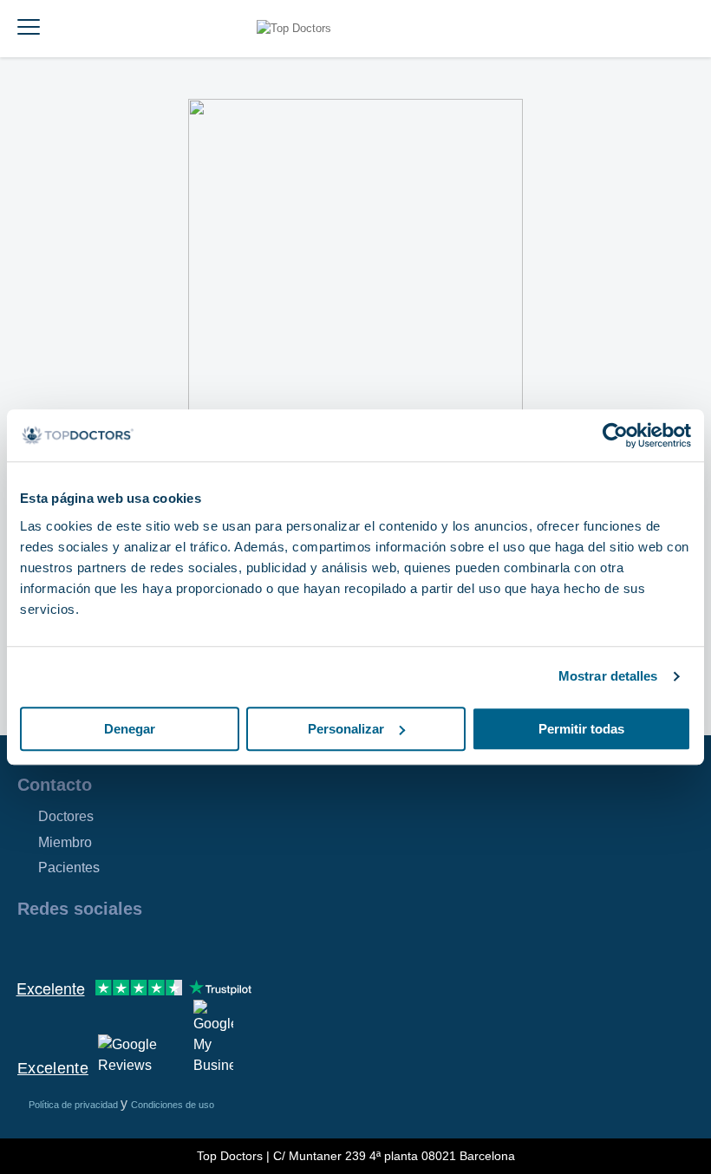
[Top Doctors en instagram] (61, 946)
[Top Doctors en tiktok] (185, 946)
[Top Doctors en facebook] (29, 946)
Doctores (66, 816)
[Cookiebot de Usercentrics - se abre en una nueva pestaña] (615, 435)
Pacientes (69, 867)
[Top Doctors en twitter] (123, 946)
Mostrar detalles (608, 676)
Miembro (65, 842)
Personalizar (346, 728)
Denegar (129, 728)
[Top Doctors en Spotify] (218, 946)
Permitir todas (581, 728)
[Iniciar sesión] (692, 29)
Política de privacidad (75, 1104)
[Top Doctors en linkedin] (92, 946)
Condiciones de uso (172, 1104)
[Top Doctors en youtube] (154, 946)
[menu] (28, 28)
